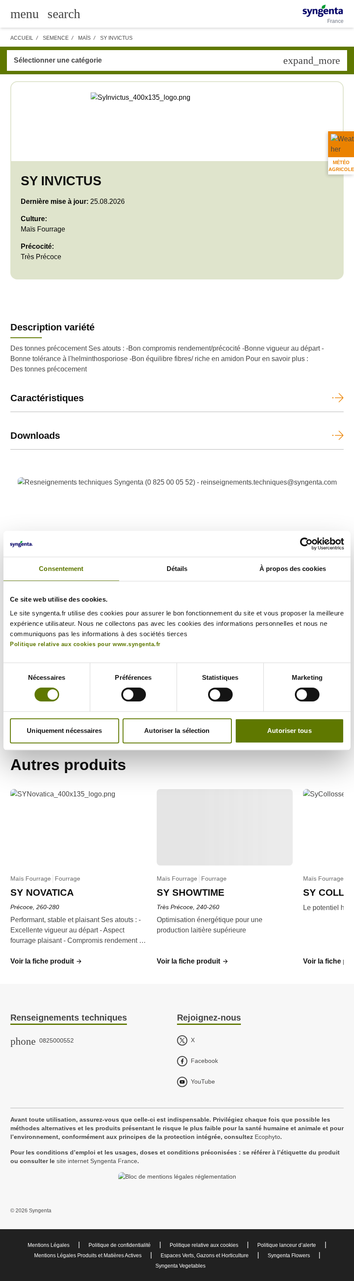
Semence (56, 38)
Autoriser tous (289, 730)
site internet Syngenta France (97, 1160)
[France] (323, 11)
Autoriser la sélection (176, 730)
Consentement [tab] (61, 568)
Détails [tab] (177, 568)
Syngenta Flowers (289, 1255)
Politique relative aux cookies (204, 1245)
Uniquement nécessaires (64, 730)
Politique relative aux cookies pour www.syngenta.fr (85, 644)
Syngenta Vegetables (180, 1266)
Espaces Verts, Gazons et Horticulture (205, 1255)
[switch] (133, 694)
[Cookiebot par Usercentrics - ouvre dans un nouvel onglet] (306, 543)
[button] (46, 961)
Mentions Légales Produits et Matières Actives (88, 1255)
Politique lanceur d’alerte (286, 1245)
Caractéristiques (47, 398)
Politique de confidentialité (119, 1245)
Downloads (35, 435)
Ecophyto (267, 1136)
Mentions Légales (49, 1245)
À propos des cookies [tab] (292, 568)
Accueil (21, 38)
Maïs (84, 38)
